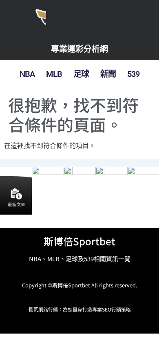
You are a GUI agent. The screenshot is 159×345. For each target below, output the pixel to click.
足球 (81, 74)
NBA (27, 74)
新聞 (108, 74)
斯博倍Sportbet (79, 241)
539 (133, 74)
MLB (54, 74)
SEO (106, 309)
